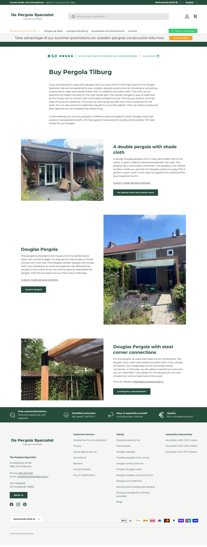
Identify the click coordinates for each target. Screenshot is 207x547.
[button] (195, 16)
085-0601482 (25, 473)
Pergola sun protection (129, 480)
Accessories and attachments (107, 31)
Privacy (77, 445)
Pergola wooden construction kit (134, 475)
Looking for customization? (131, 391)
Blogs (119, 501)
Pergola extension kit (128, 440)
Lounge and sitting (77, 31)
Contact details (81, 469)
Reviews (78, 463)
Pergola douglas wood (129, 469)
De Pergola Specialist (24, 533)
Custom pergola (33, 289)
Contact (132, 31)
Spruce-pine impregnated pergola (135, 486)
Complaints (79, 457)
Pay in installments (84, 475)
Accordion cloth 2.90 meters (181, 445)
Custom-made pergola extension (131, 182)
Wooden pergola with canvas (132, 457)
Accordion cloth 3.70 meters (181, 451)
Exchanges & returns (85, 451)
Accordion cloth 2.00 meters (181, 440)
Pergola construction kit (23, 31)
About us (18, 495)
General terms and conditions (90, 440)
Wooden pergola (125, 451)
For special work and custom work (135, 192)
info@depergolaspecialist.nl (147, 381)
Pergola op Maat (53, 31)
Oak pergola (123, 445)
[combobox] (118, 16)
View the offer (180, 38)
